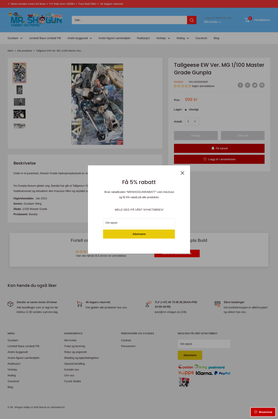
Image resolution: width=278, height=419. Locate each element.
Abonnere (139, 234)
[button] (69, 384)
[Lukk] (182, 172)
